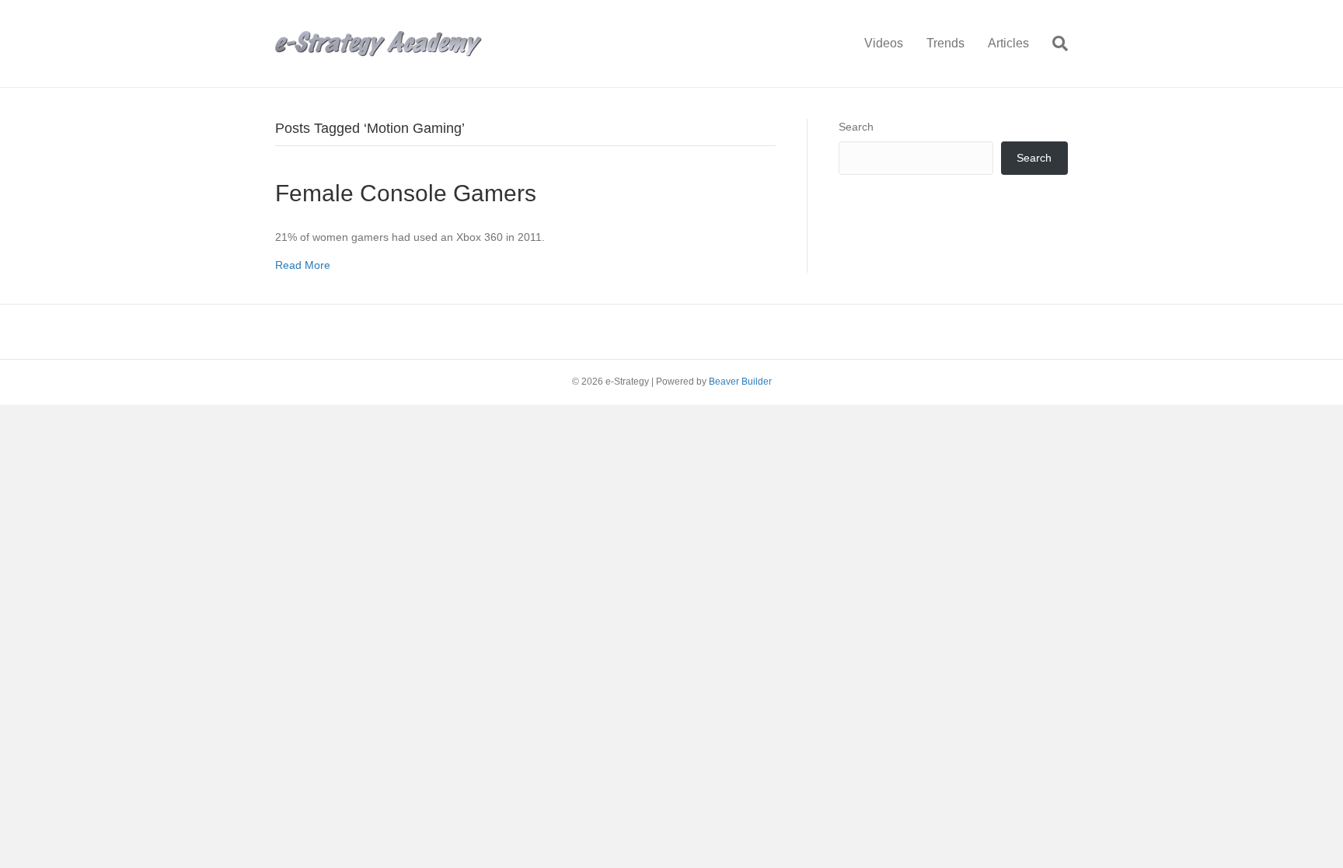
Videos (883, 43)
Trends (945, 43)
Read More (302, 265)
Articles (1008, 43)
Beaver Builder (740, 381)
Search (856, 126)
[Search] (1054, 43)
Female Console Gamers (405, 193)
